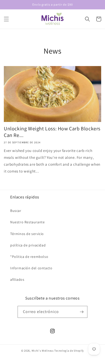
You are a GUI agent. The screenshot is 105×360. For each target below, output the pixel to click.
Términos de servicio (27, 233)
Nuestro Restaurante (27, 222)
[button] (6, 19)
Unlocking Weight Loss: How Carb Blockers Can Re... (52, 131)
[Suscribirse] (81, 312)
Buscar (15, 210)
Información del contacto (31, 268)
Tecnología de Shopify (69, 350)
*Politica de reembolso (29, 256)
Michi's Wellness (43, 350)
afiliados (17, 279)
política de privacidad (28, 245)
